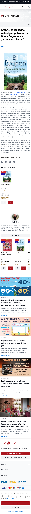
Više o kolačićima (11, 499)
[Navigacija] (15, 24)
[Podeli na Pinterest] (10, 162)
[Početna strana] (10, 7)
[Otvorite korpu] (25, 7)
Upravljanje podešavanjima (15, 511)
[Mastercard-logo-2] (10, 488)
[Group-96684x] (22, 482)
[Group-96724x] (19, 488)
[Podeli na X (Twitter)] (6, 162)
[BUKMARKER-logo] (10, 16)
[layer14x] (23, 488)
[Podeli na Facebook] (2, 162)
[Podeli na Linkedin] (14, 162)
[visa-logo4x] (4, 488)
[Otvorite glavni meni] (2, 7)
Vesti (2, 46)
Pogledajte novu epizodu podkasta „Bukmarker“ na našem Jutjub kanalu (15, 2)
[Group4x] (14, 488)
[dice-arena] (12, 482)
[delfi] (4, 482)
